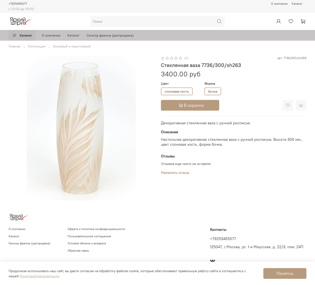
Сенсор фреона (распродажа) (110, 35)
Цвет (165, 84)
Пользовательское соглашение (89, 236)
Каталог (297, 4)
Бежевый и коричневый (71, 46)
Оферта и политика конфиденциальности (96, 229)
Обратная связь (78, 250)
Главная (14, 46)
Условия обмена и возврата (87, 243)
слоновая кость (177, 91)
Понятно (284, 273)
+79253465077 (223, 238)
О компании (279, 4)
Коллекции (36, 46)
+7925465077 (18, 4)
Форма (209, 84)
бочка (212, 91)
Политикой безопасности (39, 276)
